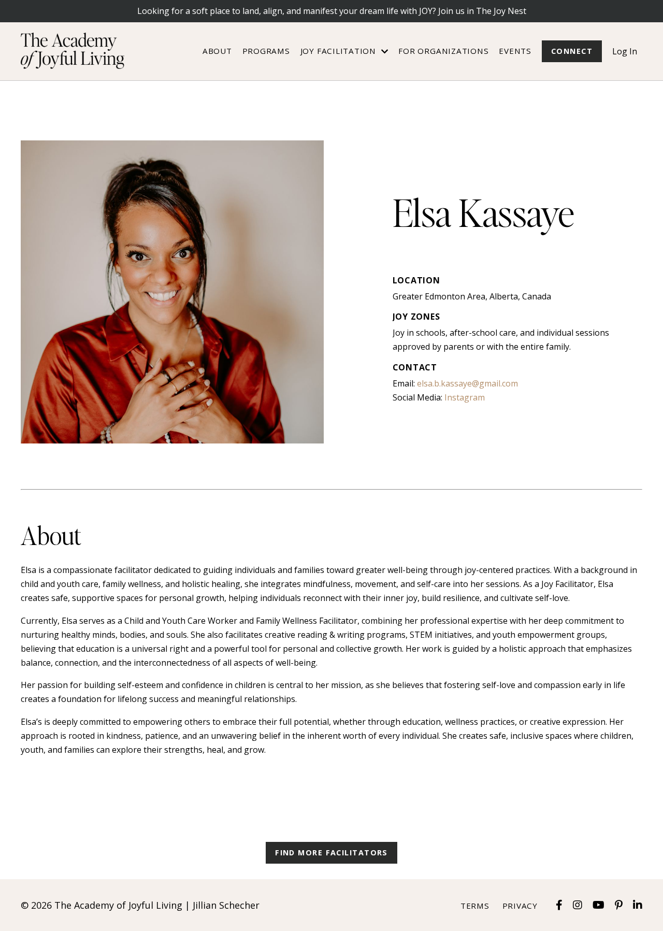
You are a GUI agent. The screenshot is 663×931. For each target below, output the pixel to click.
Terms (474, 905)
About (217, 51)
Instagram (464, 397)
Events (515, 51)
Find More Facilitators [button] (331, 852)
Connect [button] (572, 51)
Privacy (520, 905)
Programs (266, 51)
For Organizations (443, 51)
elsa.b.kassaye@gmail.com (467, 383)
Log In (624, 51)
